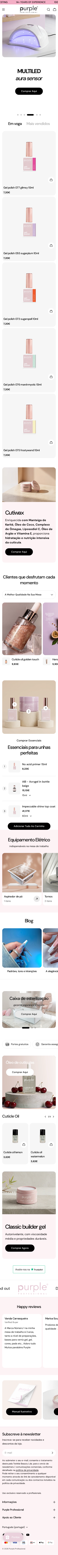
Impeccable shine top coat (38, 806)
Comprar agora (20, 1248)
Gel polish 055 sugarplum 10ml (21, 253)
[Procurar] (48, 9)
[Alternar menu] (3, 9)
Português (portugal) (13, 1527)
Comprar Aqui (29, 92)
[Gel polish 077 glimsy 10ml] (29, 157)
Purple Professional (17, 1549)
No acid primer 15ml (34, 764)
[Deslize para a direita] (53, 1116)
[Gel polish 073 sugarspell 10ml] (29, 289)
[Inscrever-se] (52, 1453)
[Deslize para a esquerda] (45, 1116)
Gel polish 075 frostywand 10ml (21, 450)
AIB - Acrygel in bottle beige (36, 784)
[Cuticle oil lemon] (15, 1136)
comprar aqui (29, 1014)
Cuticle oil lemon (12, 1152)
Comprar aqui (19, 551)
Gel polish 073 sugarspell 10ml (20, 319)
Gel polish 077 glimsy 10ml (18, 187)
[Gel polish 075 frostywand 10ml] (29, 420)
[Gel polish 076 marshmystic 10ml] (29, 354)
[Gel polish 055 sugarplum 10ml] (29, 223)
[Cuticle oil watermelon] (43, 1136)
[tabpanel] (29, 294)
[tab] (15, 123)
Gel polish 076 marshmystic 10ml (22, 384)
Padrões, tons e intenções (22, 971)
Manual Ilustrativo (22, 1411)
